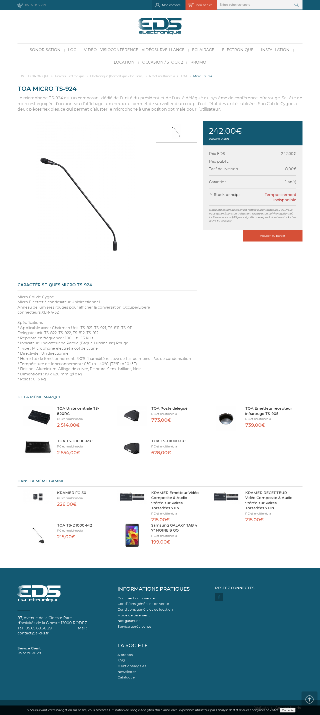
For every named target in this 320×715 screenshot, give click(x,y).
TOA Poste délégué (169, 408)
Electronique (238, 50)
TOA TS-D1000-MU (75, 441)
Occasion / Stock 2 (162, 62)
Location (124, 62)
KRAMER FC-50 (71, 493)
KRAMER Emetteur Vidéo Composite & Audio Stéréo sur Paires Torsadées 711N (175, 501)
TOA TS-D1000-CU (168, 441)
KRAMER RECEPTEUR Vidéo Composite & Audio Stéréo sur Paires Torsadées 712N (268, 501)
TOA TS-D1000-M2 (74, 525)
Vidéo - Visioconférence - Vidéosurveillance (134, 50)
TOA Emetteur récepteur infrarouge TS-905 (268, 411)
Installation (275, 50)
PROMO (198, 62)
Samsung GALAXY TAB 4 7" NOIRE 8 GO (174, 528)
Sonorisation (45, 50)
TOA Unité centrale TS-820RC (78, 411)
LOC (72, 50)
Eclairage (203, 50)
